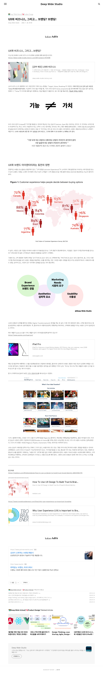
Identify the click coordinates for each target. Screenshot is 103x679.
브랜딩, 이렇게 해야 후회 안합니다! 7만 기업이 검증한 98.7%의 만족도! (34, 570)
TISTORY (51, 670)
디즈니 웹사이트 (33, 373)
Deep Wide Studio (51, 4)
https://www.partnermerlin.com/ (21, 549)
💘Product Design (27, 590)
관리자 (58, 670)
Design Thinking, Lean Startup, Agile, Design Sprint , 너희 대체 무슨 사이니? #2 (29, 597)
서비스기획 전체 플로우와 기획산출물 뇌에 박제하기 (21, 595)
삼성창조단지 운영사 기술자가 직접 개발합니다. (26, 555)
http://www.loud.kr (16, 564)
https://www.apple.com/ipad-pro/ (20, 335)
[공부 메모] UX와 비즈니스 (14, 602)
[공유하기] (16, 582)
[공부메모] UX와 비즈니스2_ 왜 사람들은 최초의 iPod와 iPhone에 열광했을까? (28, 600)
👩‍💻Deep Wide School (15, 590)
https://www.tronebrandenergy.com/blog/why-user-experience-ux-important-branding (39, 501)
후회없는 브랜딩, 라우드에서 (21, 567)
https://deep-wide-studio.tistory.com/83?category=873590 (29, 58)
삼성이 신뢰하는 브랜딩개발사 (22, 552)
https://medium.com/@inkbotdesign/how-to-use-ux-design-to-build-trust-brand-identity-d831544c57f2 (45, 473)
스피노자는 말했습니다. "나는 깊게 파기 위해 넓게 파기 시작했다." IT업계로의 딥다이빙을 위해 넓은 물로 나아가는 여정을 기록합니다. (48, 651)
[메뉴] (5, 4)
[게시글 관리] (18, 582)
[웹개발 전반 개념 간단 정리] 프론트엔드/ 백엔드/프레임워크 (23, 593)
